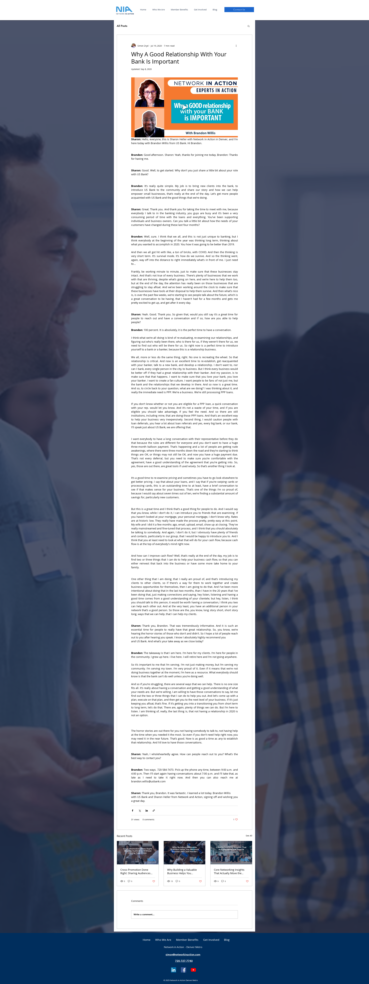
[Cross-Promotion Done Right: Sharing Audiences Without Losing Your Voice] (138, 852)
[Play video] (184, 107)
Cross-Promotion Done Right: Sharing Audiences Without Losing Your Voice (136, 871)
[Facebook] (183, 969)
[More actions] (236, 45)
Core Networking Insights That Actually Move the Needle (229, 871)
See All (249, 835)
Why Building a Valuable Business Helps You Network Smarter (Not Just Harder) (183, 871)
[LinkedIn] (173, 969)
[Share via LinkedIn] (146, 810)
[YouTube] (193, 969)
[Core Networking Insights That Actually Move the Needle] (231, 852)
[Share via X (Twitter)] (139, 810)
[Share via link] (153, 810)
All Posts (122, 26)
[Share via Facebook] (132, 810)
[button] (158, 9)
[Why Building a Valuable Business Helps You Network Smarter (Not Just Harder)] (184, 852)
